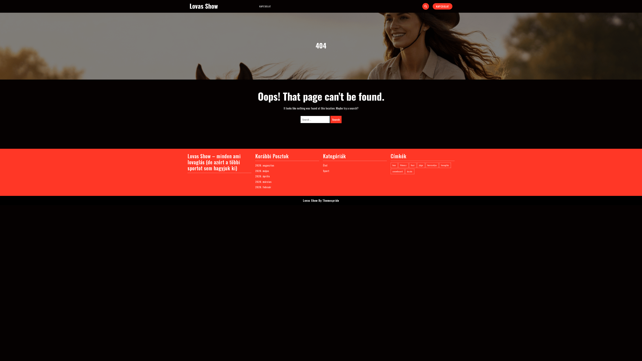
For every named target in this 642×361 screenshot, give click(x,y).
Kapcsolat (265, 6)
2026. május (262, 171)
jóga (421, 165)
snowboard (398, 171)
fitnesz (403, 165)
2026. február (263, 187)
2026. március (263, 182)
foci (413, 165)
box (394, 165)
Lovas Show (204, 6)
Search (336, 119)
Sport (326, 171)
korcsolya (432, 165)
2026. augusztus (264, 165)
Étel (325, 165)
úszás (409, 171)
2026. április (262, 176)
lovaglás (445, 165)
